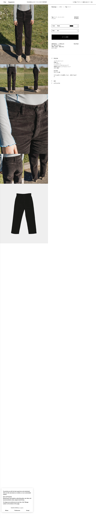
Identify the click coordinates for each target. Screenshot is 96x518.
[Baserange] (7, 12)
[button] (5, 2)
